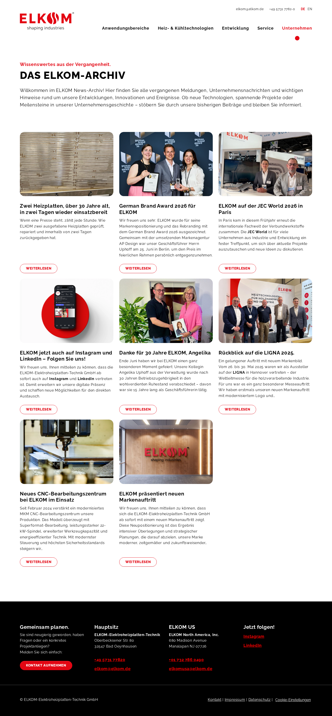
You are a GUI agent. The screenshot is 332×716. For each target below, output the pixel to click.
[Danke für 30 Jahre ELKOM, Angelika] (166, 314)
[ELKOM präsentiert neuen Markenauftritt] (166, 455)
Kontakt (214, 699)
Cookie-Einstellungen (293, 700)
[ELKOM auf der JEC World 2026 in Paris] (265, 167)
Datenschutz (259, 699)
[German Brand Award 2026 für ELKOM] (166, 167)
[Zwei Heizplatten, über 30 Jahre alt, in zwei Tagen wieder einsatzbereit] (66, 167)
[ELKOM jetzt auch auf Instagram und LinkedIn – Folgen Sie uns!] (66, 314)
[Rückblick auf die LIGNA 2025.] (265, 314)
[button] (125, 28)
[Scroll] (316, 700)
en (310, 9)
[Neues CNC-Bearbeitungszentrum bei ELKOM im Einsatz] (66, 455)
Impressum (235, 699)
